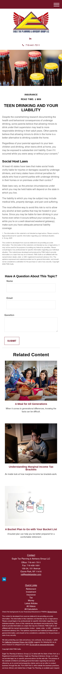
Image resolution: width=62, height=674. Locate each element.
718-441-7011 (33, 45)
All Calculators (31, 609)
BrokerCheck (52, 611)
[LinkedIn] (30, 38)
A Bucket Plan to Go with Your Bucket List (31, 529)
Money (31, 600)
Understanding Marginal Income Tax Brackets (31, 468)
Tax (31, 597)
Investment (31, 591)
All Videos (31, 606)
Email (9, 298)
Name (9, 281)
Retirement (31, 588)
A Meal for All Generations (31, 403)
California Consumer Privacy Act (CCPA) (19, 642)
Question (9, 315)
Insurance (31, 594)
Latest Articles (31, 603)
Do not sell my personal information (42, 644)
